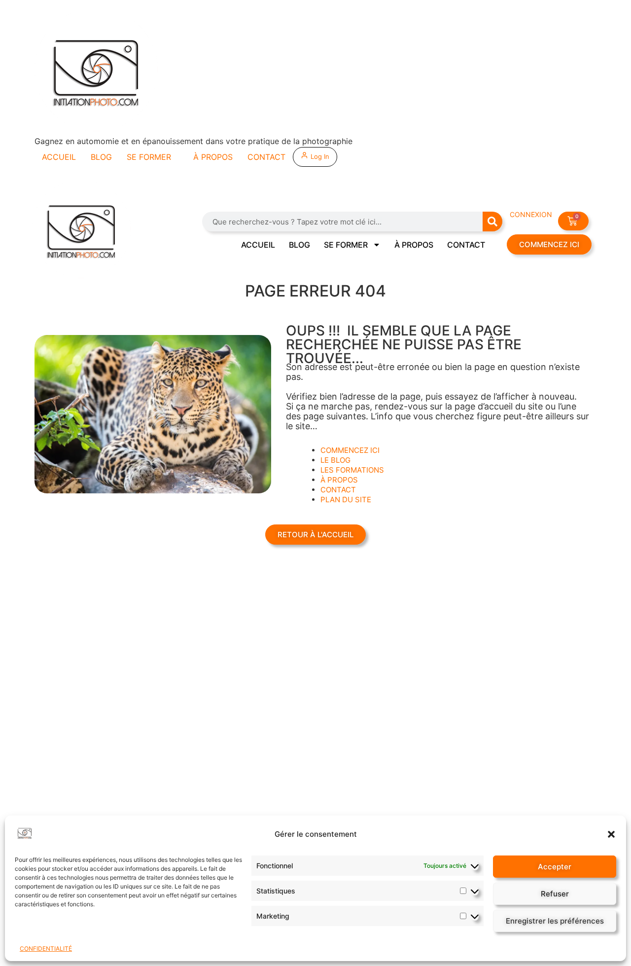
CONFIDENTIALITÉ (46, 948)
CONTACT (266, 157)
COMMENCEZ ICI (350, 450)
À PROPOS (213, 157)
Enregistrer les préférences (555, 921)
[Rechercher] (492, 221)
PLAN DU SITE (345, 499)
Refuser (555, 893)
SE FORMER (149, 157)
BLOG (101, 157)
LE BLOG (335, 460)
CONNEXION (531, 214)
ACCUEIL (59, 157)
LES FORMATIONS (352, 470)
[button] (611, 834)
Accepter (554, 866)
